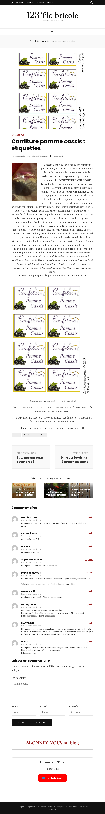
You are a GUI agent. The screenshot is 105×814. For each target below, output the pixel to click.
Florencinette (29, 533)
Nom (15, 706)
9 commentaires (58, 156)
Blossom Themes (72, 807)
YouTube (40, 2)
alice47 (25, 546)
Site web (73, 706)
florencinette (20, 156)
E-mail (44, 706)
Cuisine (16, 435)
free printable (40, 435)
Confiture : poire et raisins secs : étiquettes (80, 492)
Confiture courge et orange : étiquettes (23, 493)
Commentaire (19, 677)
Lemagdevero (29, 604)
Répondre (89, 517)
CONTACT (30, 2)
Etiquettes (27, 435)
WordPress (52, 809)
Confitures (18, 134)
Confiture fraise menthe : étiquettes (56, 493)
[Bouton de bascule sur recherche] (91, 2)
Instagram (51, 2)
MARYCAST (27, 623)
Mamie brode (29, 517)
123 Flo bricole (52, 15)
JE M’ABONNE (17, 2)
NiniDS (25, 641)
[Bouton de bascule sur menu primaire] (52, 32)
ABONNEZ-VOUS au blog (52, 742)
